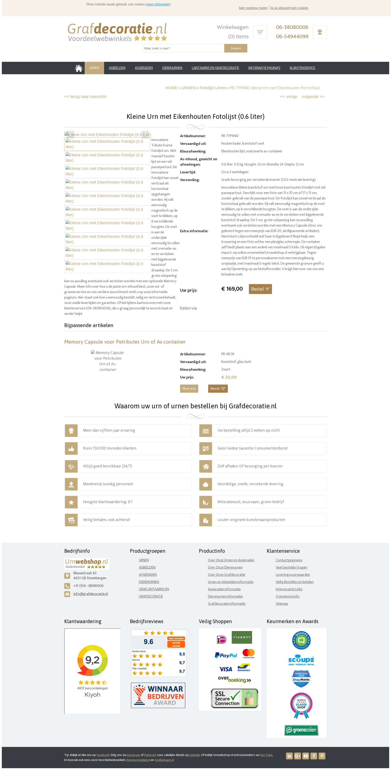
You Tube (266, 755)
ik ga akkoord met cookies (289, 8)
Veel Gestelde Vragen (291, 567)
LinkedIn (194, 755)
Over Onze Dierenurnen (225, 567)
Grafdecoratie (151, 596)
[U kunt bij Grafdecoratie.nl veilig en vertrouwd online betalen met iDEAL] (221, 643)
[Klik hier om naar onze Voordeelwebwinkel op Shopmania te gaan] (301, 687)
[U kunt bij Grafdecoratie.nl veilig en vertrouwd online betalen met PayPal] (226, 657)
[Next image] (145, 135)
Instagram (133, 755)
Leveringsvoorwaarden (293, 575)
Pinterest (150, 755)
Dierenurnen (149, 582)
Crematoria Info (288, 596)
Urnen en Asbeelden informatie (230, 582)
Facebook (103, 755)
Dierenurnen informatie (225, 596)
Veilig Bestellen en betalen (295, 582)
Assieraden (148, 575)
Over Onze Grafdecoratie (226, 575)
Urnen (144, 560)
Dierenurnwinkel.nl (138, 760)
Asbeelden (147, 567)
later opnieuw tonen (253, 8)
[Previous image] (70, 135)
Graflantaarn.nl (164, 760)
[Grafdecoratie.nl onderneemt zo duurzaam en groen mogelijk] (301, 735)
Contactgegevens (289, 560)
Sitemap (282, 604)
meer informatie (158, 4)
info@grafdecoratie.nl (90, 594)
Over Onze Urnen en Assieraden (231, 560)
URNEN (188, 88)
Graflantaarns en (154, 589)
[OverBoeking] (234, 682)
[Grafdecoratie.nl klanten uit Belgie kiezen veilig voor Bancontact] (244, 670)
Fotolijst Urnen (213, 88)
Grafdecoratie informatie (227, 604)
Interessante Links (289, 589)
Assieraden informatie (224, 589)
